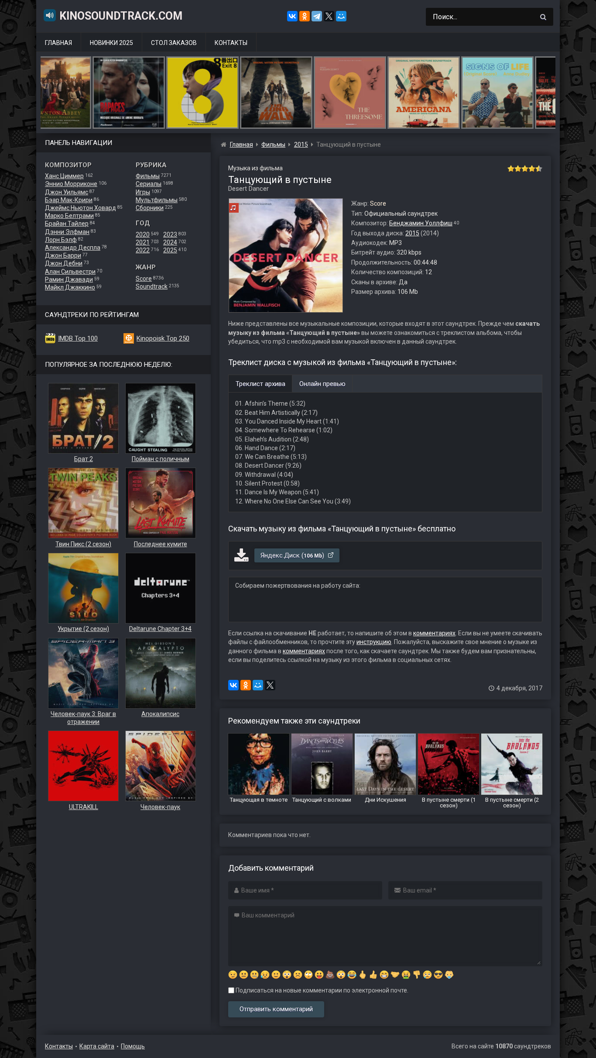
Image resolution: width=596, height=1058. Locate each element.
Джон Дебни (63, 263)
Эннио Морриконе (71, 183)
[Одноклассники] (304, 16)
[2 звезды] (517, 168)
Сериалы (148, 183)
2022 (143, 250)
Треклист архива (260, 384)
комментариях (434, 633)
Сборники (150, 207)
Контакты (231, 42)
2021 (143, 242)
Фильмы (148, 175)
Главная (58, 42)
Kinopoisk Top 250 (163, 338)
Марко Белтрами (69, 215)
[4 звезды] (531, 168)
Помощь (133, 1046)
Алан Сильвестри (70, 271)
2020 (143, 234)
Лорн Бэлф (61, 239)
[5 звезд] (538, 168)
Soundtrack (152, 286)
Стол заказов (174, 42)
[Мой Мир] (341, 16)
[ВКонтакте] (292, 16)
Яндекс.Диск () (293, 555)
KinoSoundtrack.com (120, 16)
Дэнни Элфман (67, 231)
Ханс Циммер (64, 175)
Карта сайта (96, 1046)
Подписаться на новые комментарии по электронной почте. (321, 990)
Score (144, 278)
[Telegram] (317, 16)
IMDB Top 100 (78, 338)
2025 (170, 250)
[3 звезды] (524, 168)
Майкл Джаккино (70, 287)
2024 (170, 242)
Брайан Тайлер (67, 223)
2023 (170, 234)
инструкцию (373, 641)
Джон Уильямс (66, 192)
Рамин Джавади (69, 279)
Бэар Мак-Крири (68, 199)
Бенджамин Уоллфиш (420, 223)
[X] (329, 16)
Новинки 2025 (111, 42)
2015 (412, 233)
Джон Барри (63, 255)
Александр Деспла (72, 247)
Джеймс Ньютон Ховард (80, 207)
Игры (143, 192)
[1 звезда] (510, 168)
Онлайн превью (322, 384)
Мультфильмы (157, 199)
